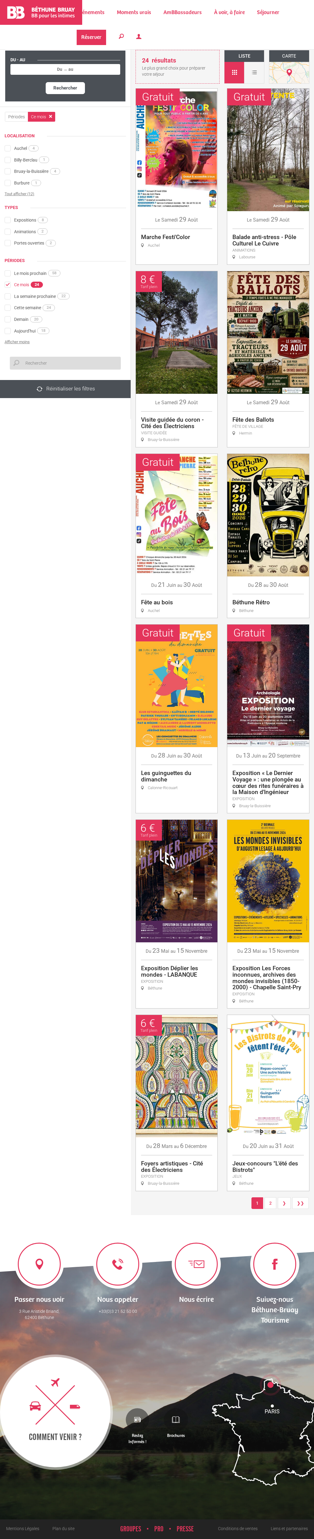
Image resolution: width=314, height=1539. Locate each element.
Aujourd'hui (29, 330)
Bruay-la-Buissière (35, 171)
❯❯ (300, 1203)
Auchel (24, 148)
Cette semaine (32, 307)
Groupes (130, 1529)
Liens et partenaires (289, 1528)
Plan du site (63, 1528)
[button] (134, 12)
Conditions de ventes (238, 1528)
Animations (29, 231)
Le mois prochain (35, 273)
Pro (158, 1529)
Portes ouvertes (33, 243)
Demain (26, 319)
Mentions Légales (22, 1528)
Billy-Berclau (29, 159)
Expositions (29, 220)
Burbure (25, 182)
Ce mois (26, 284)
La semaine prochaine (40, 296)
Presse (185, 1529)
